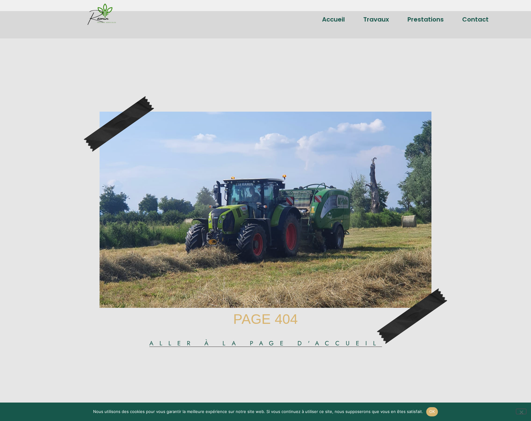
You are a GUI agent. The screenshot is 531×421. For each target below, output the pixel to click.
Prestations (425, 19)
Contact (475, 19)
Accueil (333, 19)
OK (432, 411)
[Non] (521, 411)
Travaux (376, 19)
